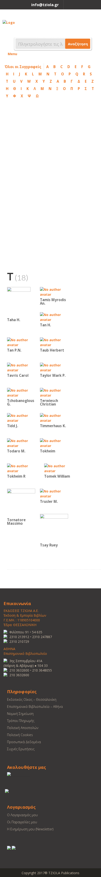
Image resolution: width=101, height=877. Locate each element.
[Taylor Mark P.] (54, 367)
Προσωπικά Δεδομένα (24, 742)
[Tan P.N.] (21, 342)
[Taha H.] (19, 301)
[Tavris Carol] (21, 367)
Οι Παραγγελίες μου (22, 822)
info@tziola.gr (45, 4)
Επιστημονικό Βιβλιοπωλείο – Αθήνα (35, 706)
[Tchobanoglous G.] (21, 392)
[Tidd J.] (21, 417)
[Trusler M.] (54, 493)
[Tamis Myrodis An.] (54, 291)
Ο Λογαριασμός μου (22, 815)
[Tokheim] (54, 443)
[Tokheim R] (21, 468)
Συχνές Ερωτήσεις (21, 749)
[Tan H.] (54, 317)
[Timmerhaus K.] (54, 417)
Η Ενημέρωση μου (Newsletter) (30, 829)
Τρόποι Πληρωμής (20, 720)
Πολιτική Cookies (20, 735)
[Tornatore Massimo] (21, 502)
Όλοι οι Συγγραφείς (23, 66)
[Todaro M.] (21, 443)
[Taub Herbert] (54, 342)
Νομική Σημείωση (20, 713)
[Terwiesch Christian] (54, 392)
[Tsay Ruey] (54, 527)
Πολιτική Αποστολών (22, 727)
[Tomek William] (58, 468)
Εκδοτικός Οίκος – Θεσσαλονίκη (31, 699)
